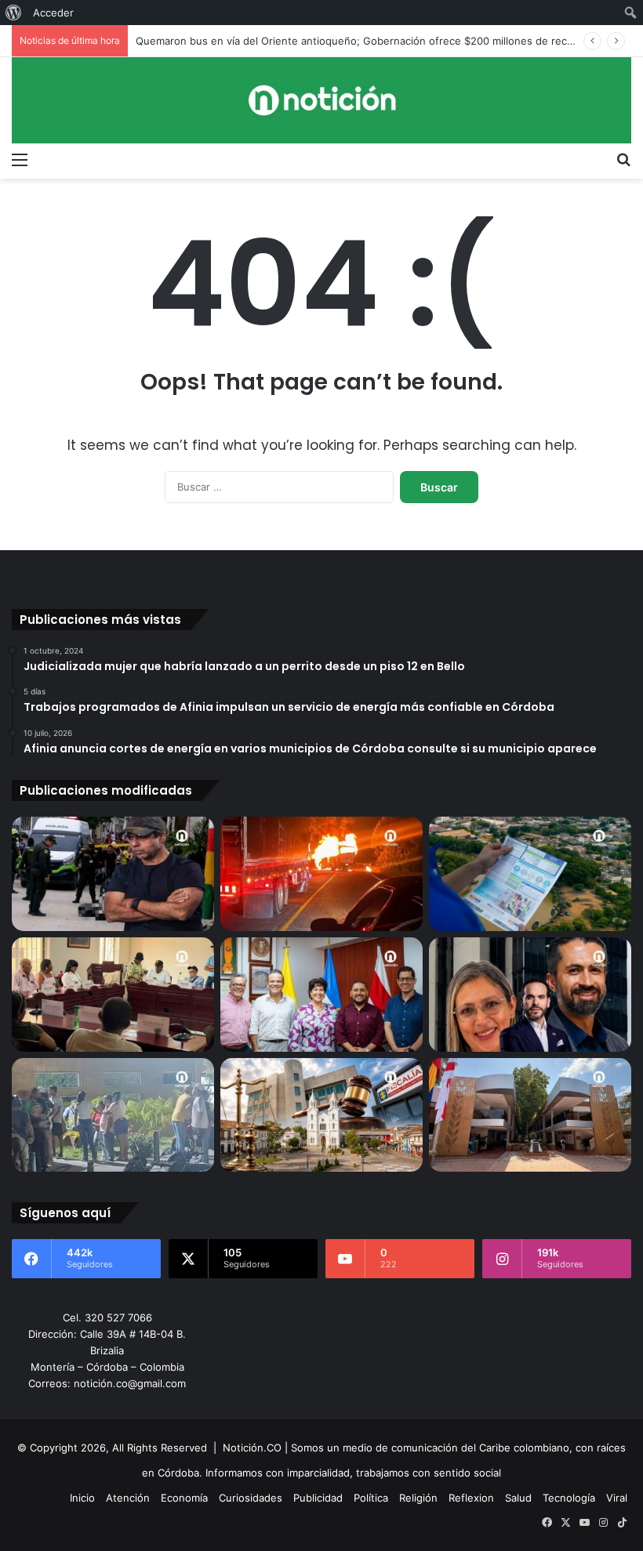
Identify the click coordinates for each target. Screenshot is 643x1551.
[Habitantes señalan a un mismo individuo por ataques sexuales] (113, 1115)
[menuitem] (13, 12)
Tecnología (569, 1497)
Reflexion (471, 1497)
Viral (616, 1497)
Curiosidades (250, 1497)
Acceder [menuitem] (53, 12)
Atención (128, 1497)
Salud (518, 1497)
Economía (184, 1497)
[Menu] (19, 159)
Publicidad (318, 1497)
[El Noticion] (321, 100)
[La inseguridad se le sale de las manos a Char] (113, 874)
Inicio (82, 1497)
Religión (418, 1497)
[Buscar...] (623, 159)
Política (371, 1497)
